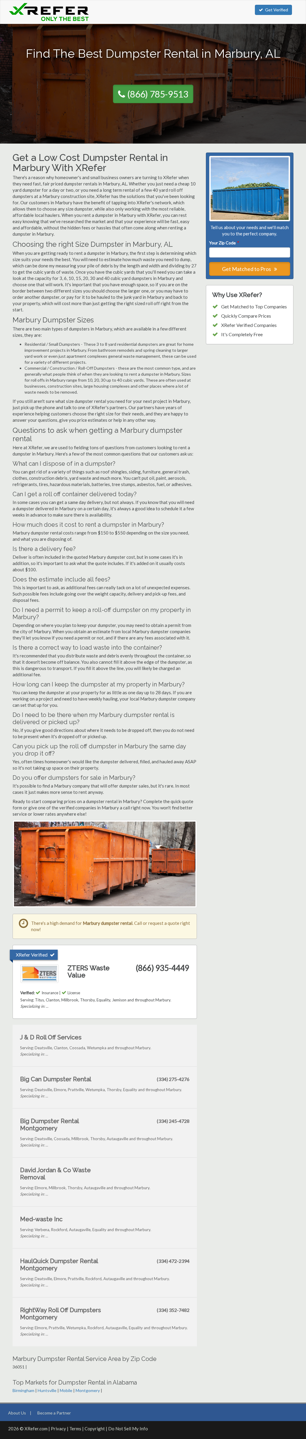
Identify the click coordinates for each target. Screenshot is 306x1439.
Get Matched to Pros (247, 269)
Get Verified (276, 9)
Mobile (66, 1390)
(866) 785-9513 (157, 94)
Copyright (95, 1428)
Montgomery (88, 1390)
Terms (75, 1428)
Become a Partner (54, 1412)
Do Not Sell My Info (128, 1428)
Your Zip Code (223, 242)
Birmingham (23, 1390)
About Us (17, 1412)
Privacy (58, 1428)
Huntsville (47, 1390)
